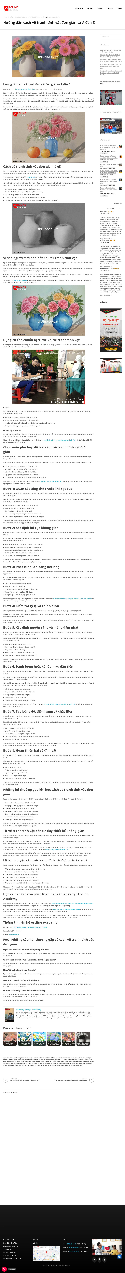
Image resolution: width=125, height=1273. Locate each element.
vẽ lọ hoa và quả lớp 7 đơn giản (41, 1063)
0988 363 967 (71, 1244)
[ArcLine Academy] (12, 8)
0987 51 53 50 (74, 1251)
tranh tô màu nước (58, 1061)
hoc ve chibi (39, 1060)
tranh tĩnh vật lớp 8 (46, 1061)
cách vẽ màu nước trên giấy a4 (15, 1058)
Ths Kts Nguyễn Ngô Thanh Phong (25, 89)
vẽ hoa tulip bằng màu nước (23, 1063)
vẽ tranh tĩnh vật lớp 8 (75, 1065)
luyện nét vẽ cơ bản (60, 1060)
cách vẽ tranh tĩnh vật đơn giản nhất (69, 1058)
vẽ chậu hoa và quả (9, 1063)
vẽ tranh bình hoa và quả (16, 1065)
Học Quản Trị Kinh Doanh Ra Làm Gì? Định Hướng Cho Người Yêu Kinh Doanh (111, 73)
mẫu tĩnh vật (70, 1060)
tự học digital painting (71, 1061)
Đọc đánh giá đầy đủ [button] (106, 238)
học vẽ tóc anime (49, 1060)
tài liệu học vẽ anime (18, 1061)
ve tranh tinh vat (29, 1065)
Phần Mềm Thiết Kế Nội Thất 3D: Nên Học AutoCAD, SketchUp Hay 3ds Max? (111, 66)
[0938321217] (4, 1269)
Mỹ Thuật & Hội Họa (35, 17)
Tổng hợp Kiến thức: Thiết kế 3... (18, 17)
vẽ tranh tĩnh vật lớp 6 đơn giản (59, 1065)
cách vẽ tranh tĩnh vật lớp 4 (50, 1058)
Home (5, 17)
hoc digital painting (30, 1060)
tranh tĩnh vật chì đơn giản (32, 1061)
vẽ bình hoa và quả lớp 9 (85, 1061)
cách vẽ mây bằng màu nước (33, 1058)
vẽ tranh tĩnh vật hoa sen (42, 1065)
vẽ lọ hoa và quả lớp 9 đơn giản (60, 1063)
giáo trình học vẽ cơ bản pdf (15, 1060)
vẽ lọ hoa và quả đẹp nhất (77, 1063)
